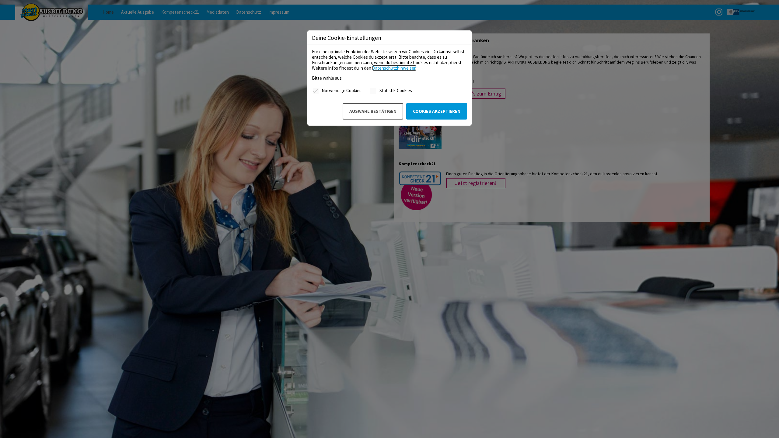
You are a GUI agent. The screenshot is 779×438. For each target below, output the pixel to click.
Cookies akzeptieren (436, 111)
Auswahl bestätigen (372, 111)
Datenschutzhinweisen (394, 68)
